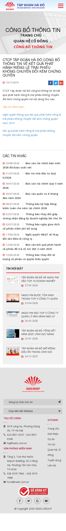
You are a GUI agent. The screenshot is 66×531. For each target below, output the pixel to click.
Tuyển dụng (54, 460)
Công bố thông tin (33, 46)
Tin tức (51, 444)
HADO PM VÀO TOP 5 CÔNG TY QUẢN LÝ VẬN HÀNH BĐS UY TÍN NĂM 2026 (39, 314)
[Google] (37, 501)
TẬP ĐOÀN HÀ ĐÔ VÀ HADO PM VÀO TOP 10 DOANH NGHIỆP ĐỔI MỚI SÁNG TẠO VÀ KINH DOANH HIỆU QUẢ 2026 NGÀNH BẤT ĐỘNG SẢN (40, 279)
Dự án (51, 439)
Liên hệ (52, 465)
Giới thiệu (53, 433)
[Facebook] (20, 501)
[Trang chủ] (25, 6)
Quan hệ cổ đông (31, 41)
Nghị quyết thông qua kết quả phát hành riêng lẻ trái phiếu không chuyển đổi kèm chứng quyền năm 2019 (32, 119)
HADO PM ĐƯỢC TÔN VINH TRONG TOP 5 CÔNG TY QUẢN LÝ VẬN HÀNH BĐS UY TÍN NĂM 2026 (39, 296)
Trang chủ (31, 35)
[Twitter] (29, 501)
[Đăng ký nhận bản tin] (59, 402)
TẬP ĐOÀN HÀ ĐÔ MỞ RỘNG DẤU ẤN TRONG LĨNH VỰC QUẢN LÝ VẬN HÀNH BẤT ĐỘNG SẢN (40, 350)
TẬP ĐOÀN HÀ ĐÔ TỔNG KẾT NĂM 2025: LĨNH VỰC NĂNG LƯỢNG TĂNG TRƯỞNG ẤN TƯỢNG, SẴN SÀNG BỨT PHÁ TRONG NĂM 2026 (38, 332)
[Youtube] (46, 501)
